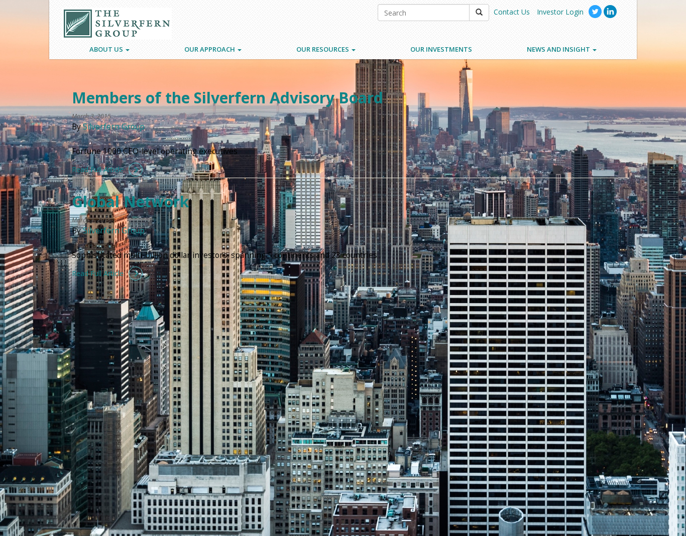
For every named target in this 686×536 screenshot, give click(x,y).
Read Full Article (98, 169)
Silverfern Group (114, 126)
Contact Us (512, 12)
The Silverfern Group (117, 24)
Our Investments (441, 49)
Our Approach (210, 49)
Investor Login (560, 12)
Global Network (130, 201)
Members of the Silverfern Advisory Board (227, 97)
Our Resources (323, 49)
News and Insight (559, 49)
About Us (107, 49)
